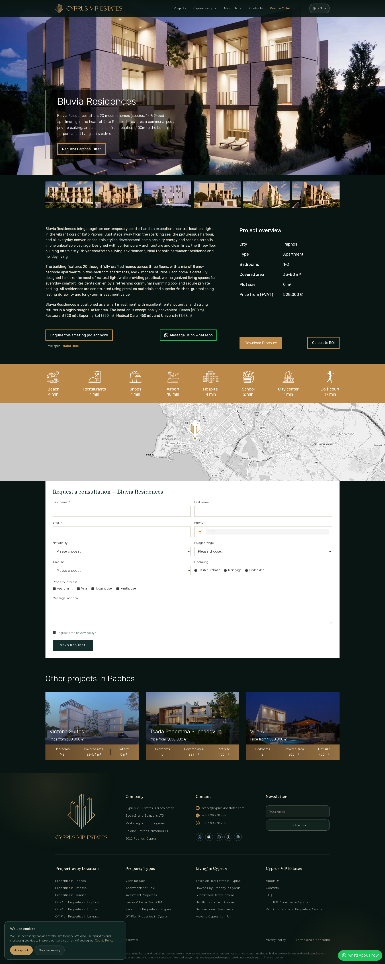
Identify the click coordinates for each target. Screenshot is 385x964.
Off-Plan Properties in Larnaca (77, 916)
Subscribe (299, 825)
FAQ (269, 895)
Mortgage (235, 570)
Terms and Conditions (313, 940)
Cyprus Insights (205, 8)
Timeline (59, 562)
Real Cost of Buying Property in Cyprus (294, 909)
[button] (195, 430)
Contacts (256, 8)
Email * (57, 522)
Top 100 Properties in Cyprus (287, 902)
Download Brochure (260, 343)
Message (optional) (66, 598)
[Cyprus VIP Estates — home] (88, 8)
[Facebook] (219, 837)
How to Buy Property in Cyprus (218, 888)
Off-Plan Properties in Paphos (77, 902)
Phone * (200, 522)
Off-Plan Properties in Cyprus (146, 916)
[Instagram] (199, 837)
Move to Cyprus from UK (213, 916)
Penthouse (128, 588)
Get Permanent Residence (214, 909)
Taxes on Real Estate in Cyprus (218, 881)
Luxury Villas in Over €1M (143, 902)
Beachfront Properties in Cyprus (148, 909)
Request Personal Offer (81, 149)
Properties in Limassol (71, 888)
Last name (201, 502)
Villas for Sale (135, 881)
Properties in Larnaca (70, 895)
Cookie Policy (104, 940)
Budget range (204, 543)
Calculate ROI (323, 343)
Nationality (60, 543)
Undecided (256, 570)
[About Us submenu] (241, 8)
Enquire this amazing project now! (79, 335)
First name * (61, 502)
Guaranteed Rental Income (215, 895)
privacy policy (85, 633)
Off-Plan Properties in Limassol (77, 909)
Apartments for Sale (140, 888)
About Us (230, 8)
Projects (180, 8)
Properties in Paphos (70, 881)
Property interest (65, 582)
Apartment (64, 588)
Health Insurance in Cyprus (215, 902)
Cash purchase (209, 570)
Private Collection (283, 8)
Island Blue (70, 346)
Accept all (21, 950)
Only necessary (49, 950)
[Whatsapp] (238, 837)
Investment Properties (141, 895)
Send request (73, 645)
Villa (84, 588)
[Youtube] (209, 837)
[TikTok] (228, 837)
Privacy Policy (275, 940)
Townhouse (104, 588)
